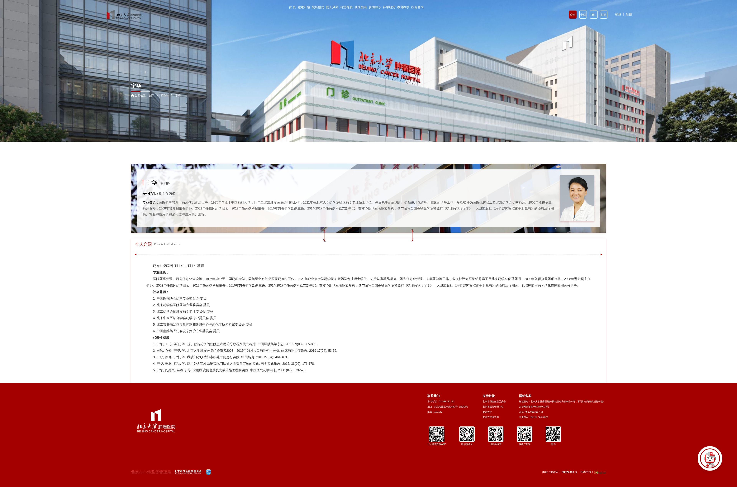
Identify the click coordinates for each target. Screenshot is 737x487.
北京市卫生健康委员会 (494, 401)
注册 (629, 14)
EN (594, 14)
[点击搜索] (710, 460)
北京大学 (487, 412)
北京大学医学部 (491, 417)
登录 (618, 14)
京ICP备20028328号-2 (531, 412)
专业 (583, 14)
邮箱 (603, 14)
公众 (572, 14)
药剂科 (165, 183)
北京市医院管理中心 (493, 406)
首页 (151, 95)
